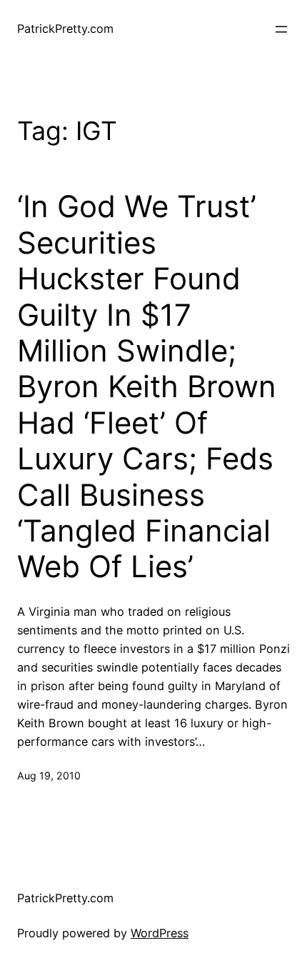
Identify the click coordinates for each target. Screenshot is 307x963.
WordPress (159, 933)
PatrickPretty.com (65, 28)
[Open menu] (281, 29)
